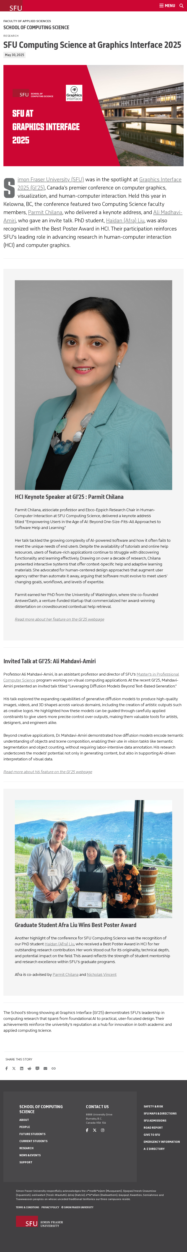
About (24, 1120)
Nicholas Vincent (102, 974)
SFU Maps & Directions (160, 1113)
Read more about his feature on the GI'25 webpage (47, 771)
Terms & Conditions (27, 1207)
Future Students (32, 1134)
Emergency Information (162, 1142)
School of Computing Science (36, 27)
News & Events (30, 1155)
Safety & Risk (153, 1106)
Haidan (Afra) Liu (125, 220)
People (24, 1127)
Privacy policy (50, 1207)
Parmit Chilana (45, 212)
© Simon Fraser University (77, 1207)
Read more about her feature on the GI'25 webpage (59, 619)
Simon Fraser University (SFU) (51, 179)
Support (25, 1162)
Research (26, 1148)
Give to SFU (152, 1135)
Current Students (33, 1141)
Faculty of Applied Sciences (27, 21)
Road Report (153, 1128)
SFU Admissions (155, 1120)
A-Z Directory (154, 1149)
